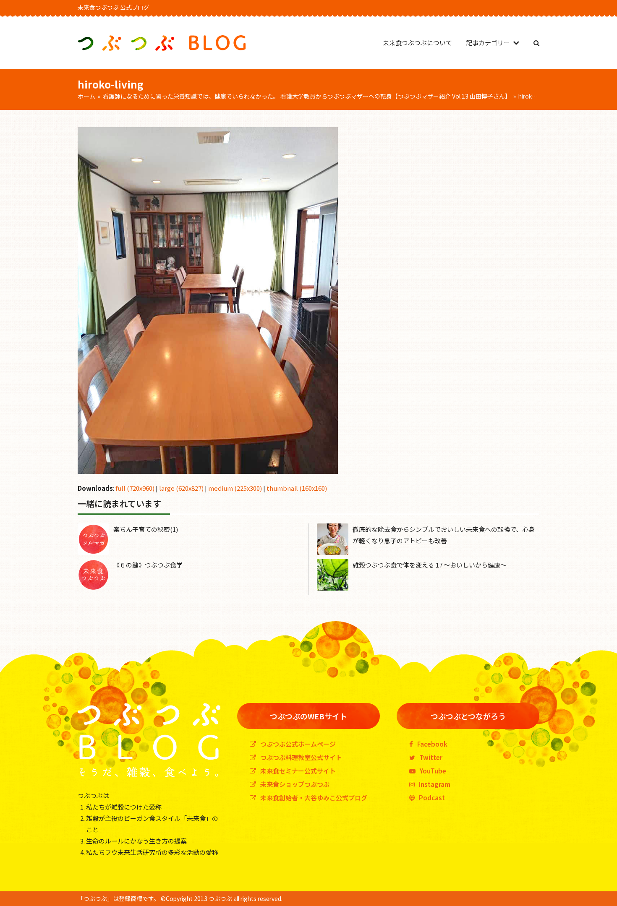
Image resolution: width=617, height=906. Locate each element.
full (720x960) (134, 488)
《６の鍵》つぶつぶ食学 (148, 564)
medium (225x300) (235, 488)
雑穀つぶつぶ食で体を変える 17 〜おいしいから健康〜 (430, 564)
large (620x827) (181, 488)
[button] (536, 42)
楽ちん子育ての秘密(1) (145, 529)
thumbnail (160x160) (297, 488)
